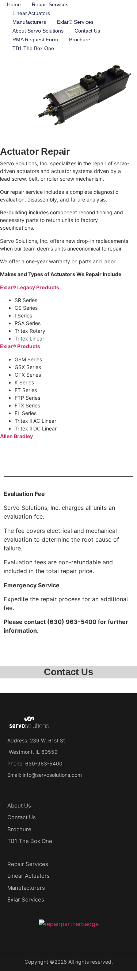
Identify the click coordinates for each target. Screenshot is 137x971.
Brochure (79, 39)
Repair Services (50, 4)
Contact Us (87, 31)
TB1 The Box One (33, 48)
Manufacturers (29, 22)
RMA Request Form (35, 39)
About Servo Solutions (38, 31)
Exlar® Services (75, 22)
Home (14, 4)
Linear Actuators (31, 13)
